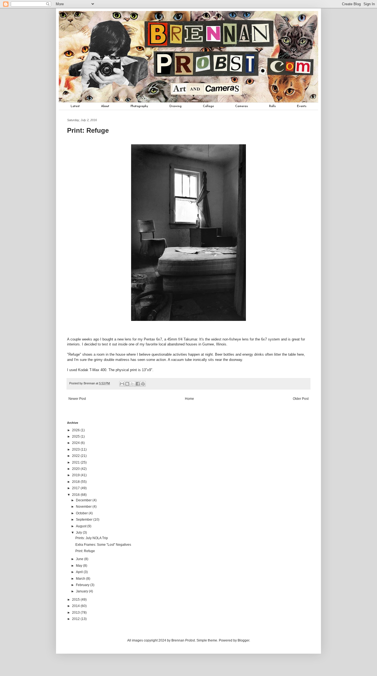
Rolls (272, 106)
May (79, 566)
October (82, 513)
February (83, 585)
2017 (76, 488)
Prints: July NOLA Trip (91, 538)
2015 (76, 600)
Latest (75, 106)
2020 (76, 469)
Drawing (175, 106)
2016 (76, 495)
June (80, 559)
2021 (76, 462)
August (81, 526)
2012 (76, 619)
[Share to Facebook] (137, 384)
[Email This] (122, 384)
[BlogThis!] (127, 384)
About (105, 106)
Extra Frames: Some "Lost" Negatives (103, 545)
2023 (76, 449)
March (81, 579)
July (79, 532)
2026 (76, 430)
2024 (76, 443)
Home (189, 399)
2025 (76, 436)
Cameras (241, 106)
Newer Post (77, 399)
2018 (76, 482)
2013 (76, 612)
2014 (76, 606)
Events (301, 106)
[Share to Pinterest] (143, 384)
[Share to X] (132, 384)
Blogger (243, 640)
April (80, 572)
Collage (208, 106)
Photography (139, 106)
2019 (76, 475)
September (84, 519)
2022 (76, 456)
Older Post (301, 399)
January (82, 591)
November (84, 507)
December (84, 500)
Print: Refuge (85, 551)
